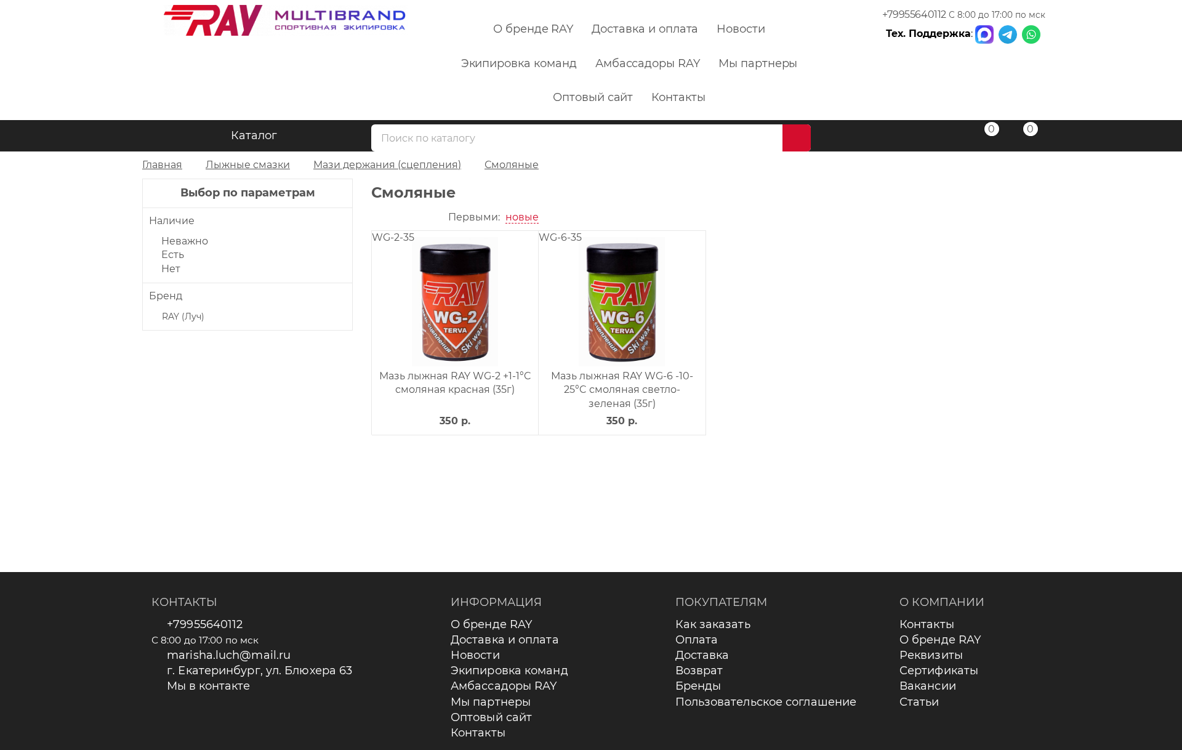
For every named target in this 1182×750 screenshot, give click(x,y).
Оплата (696, 640)
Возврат (699, 670)
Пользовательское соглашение (766, 702)
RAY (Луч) (183, 316)
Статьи (919, 702)
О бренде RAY (533, 29)
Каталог (254, 135)
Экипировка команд (519, 63)
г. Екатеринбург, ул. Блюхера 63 (259, 670)
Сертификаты (938, 670)
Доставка (702, 655)
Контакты (678, 97)
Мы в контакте (208, 686)
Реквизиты (931, 655)
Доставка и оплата (645, 29)
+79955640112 (914, 14)
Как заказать (712, 624)
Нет (170, 269)
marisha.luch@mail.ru (229, 655)
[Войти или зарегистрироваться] (943, 137)
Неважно (184, 241)
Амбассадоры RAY (647, 63)
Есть (172, 254)
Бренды (698, 686)
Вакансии (927, 686)
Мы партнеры (757, 63)
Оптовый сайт (593, 97)
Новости (741, 29)
